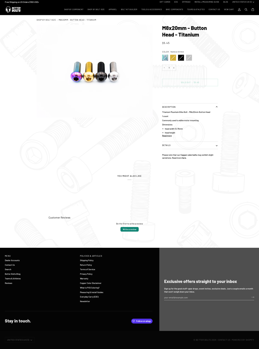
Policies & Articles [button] (91, 256)
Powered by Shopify (243, 340)
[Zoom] (95, 71)
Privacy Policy (86, 274)
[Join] (252, 297)
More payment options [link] (172, 99)
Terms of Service (87, 269)
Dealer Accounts (12, 260)
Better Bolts (203, 340)
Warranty (84, 278)
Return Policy (86, 265)
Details (166, 145)
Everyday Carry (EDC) (89, 296)
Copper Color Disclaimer (90, 283)
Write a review (129, 229)
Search (8, 269)
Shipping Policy (86, 260)
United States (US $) (242, 2)
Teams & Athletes (13, 278)
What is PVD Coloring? (89, 287)
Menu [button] (8, 256)
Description (169, 107)
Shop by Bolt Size (46, 20)
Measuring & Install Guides (91, 292)
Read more (167, 135)
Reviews (8, 283)
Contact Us (10, 265)
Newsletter (85, 301)
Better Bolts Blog (12, 274)
